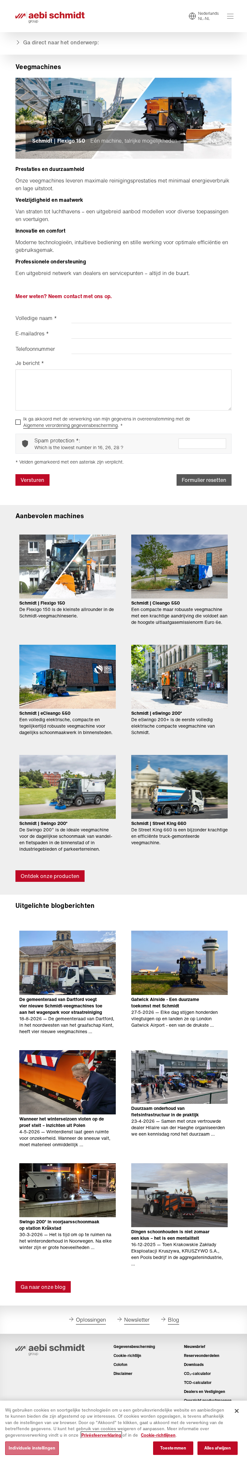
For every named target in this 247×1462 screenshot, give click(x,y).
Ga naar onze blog (43, 1287)
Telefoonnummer (35, 349)
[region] (123, 1431)
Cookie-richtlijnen (158, 1435)
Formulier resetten (204, 480)
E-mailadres (32, 333)
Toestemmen (173, 1448)
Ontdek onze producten (50, 876)
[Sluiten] (237, 1411)
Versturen (32, 480)
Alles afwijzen (217, 1448)
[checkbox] (18, 422)
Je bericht (29, 363)
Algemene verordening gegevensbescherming (70, 425)
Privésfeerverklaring (101, 1435)
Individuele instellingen (32, 1448)
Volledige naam (36, 318)
